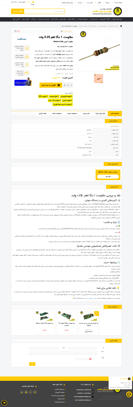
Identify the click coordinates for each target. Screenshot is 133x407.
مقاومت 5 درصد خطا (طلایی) (62, 104)
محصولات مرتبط (72, 113)
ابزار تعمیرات (93, 19)
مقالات (99, 3)
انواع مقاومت (53, 96)
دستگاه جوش (72, 19)
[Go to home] (121, 25)
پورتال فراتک (101, 399)
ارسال (32, 364)
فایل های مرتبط (100, 113)
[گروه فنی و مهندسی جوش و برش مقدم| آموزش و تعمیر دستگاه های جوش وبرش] (107, 11)
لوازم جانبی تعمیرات (43, 19)
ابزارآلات (33, 19)
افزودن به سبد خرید (48, 85)
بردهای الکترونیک (83, 19)
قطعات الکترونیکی (105, 19)
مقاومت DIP (42, 96)
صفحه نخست (118, 3)
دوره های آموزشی (117, 19)
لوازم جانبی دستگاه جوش (58, 19)
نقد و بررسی (86, 113)
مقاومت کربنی (67, 100)
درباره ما (80, 3)
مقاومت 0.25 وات (54, 100)
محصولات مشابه (57, 113)
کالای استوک (25, 19)
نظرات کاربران (42, 113)
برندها (107, 3)
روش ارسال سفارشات (67, 3)
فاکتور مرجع (16, 19)
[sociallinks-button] (35, 392)
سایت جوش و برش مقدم (89, 298)
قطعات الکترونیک (59, 392)
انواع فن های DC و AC (58, 396)
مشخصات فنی (115, 113)
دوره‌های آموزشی (59, 389)
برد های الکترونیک (59, 402)
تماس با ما (90, 3)
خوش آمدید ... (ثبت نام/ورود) (22, 3)
